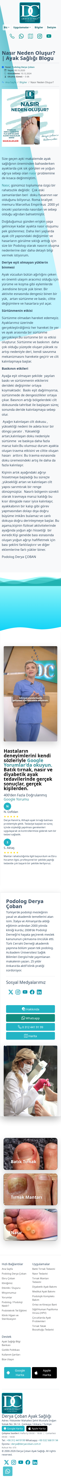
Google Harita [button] (20, 1372)
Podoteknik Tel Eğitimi (14, 1310)
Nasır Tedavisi (40, 1273)
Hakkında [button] (32, 1009)
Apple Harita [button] (47, 1372)
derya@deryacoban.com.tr (26, 1444)
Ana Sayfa (10, 82)
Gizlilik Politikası (11, 1349)
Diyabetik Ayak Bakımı (44, 1286)
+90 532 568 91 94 (48, 1440)
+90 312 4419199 (16, 1440)
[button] (6, 27)
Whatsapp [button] (32, 1018)
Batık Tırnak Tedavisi (43, 1268)
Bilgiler (23, 82)
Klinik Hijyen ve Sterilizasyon (10, 1317)
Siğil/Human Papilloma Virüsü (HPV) (45, 1311)
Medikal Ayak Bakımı (43, 1291)
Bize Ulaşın (8, 1359)
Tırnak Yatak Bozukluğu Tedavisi (43, 1327)
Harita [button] (32, 1036)
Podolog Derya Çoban (23, 67)
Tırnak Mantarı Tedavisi (40, 1280)
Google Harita (15, 1428)
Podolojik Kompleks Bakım (43, 1298)
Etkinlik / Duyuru (11, 1288)
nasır (33, 173)
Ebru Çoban (8, 1278)
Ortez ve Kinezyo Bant (44, 1304)
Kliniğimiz (7, 1283)
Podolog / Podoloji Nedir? (12, 1304)
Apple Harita (39, 1428)
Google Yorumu (16, 799)
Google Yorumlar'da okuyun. (28, 762)
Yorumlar (7, 1297)
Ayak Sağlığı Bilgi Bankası (11, 1343)
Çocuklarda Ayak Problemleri (41, 1319)
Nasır (5, 185)
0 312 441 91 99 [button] (32, 1027)
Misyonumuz (9, 1292)
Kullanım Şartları (11, 1354)
